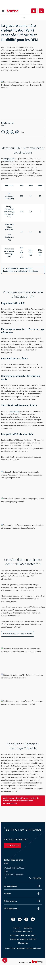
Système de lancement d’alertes (23, 939)
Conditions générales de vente (23, 935)
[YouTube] (33, 919)
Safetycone (14, 411)
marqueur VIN (8, 159)
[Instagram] (13, 919)
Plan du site (23, 943)
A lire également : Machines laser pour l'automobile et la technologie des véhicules (20, 269)
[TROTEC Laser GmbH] (12, 11)
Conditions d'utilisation (23, 932)
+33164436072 (37, 878)
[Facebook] (26, 919)
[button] (4, 960)
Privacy (16, 928)
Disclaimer (28, 928)
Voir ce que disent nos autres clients (17, 634)
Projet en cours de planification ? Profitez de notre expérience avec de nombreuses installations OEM (21, 800)
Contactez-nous (12, 845)
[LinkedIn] (20, 919)
